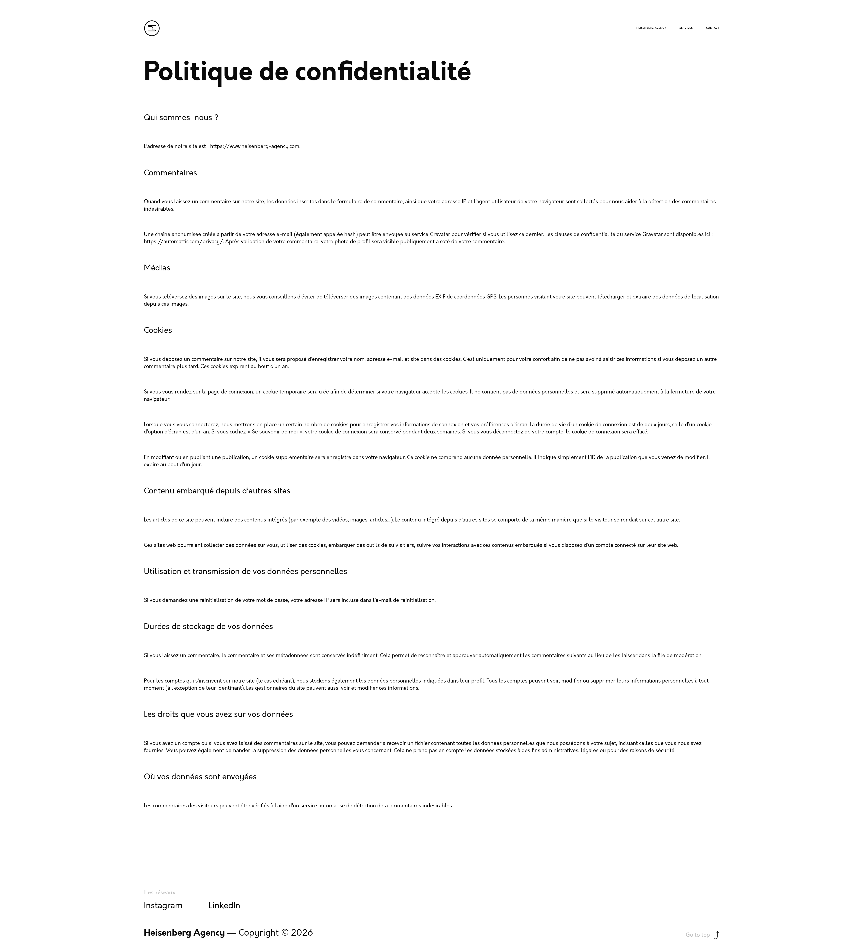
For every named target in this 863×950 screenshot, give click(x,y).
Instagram (163, 905)
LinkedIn (224, 905)
